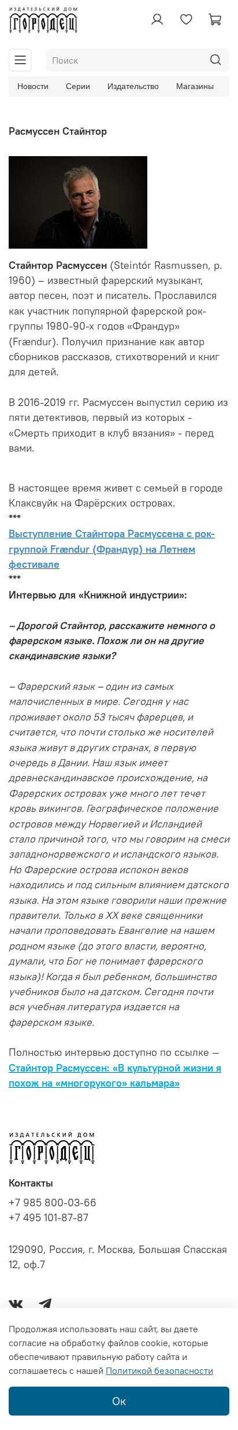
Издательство (133, 86)
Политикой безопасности (159, 1370)
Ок (119, 1401)
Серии (78, 86)
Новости (33, 86)
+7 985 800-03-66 (52, 1202)
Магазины (195, 86)
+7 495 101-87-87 (48, 1217)
